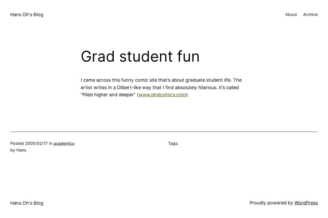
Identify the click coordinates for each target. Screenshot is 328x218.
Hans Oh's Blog (26, 14)
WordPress (306, 202)
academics (64, 143)
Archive (310, 14)
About (291, 14)
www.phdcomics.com (162, 94)
